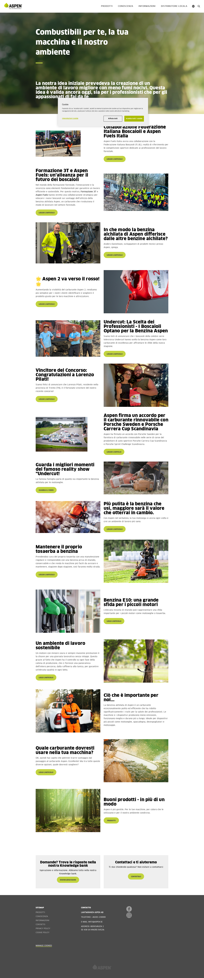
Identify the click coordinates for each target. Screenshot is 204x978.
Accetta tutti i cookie (134, 118)
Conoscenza (125, 6)
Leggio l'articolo (115, 159)
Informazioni (147, 6)
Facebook (129, 909)
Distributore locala (174, 6)
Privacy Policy (43, 929)
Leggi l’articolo (46, 678)
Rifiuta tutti (112, 118)
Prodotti (107, 6)
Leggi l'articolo (114, 621)
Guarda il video (46, 490)
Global (193, 6)
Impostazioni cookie (70, 118)
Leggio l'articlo (114, 452)
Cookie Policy (42, 933)
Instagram (129, 915)
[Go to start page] (13, 6)
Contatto (40, 924)
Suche (199, 6)
